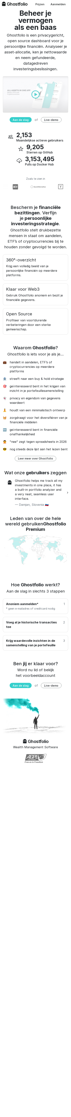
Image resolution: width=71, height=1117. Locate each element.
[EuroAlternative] (35, 187)
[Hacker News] (58, 187)
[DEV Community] (13, 187)
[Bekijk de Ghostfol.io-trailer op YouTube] (35, 94)
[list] (35, 492)
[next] (68, 492)
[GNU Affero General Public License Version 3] (35, 758)
